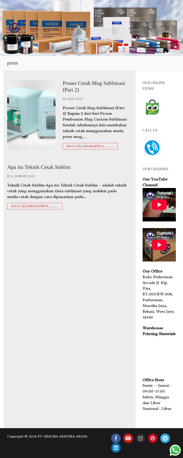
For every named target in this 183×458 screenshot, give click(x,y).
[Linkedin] (116, 448)
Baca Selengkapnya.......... (90, 146)
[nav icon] (167, 28)
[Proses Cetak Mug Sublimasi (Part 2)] (31, 114)
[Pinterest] (153, 438)
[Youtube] (128, 438)
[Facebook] (116, 438)
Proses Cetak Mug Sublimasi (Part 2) (94, 86)
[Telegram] (165, 438)
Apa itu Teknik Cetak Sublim (39, 167)
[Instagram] (140, 438)
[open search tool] (154, 28)
